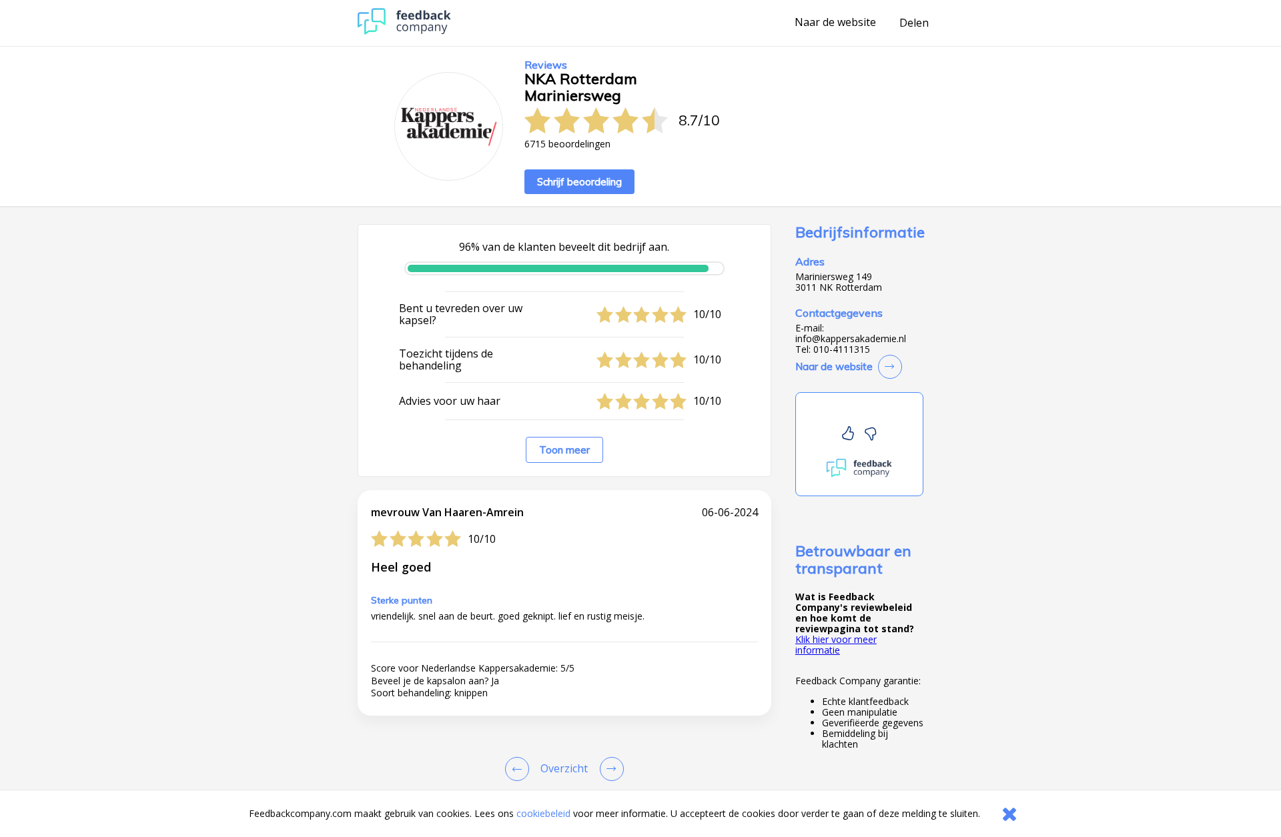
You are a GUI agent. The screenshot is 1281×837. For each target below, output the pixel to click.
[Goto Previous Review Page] (519, 769)
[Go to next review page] (609, 769)
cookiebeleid (543, 813)
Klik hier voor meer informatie (836, 644)
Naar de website (835, 22)
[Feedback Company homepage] (404, 31)
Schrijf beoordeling (579, 181)
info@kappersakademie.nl (850, 338)
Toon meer (564, 450)
